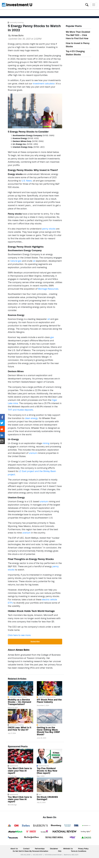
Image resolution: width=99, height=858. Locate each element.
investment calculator (44, 83)
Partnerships (40, 849)
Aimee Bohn (17, 35)
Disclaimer (54, 849)
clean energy (31, 418)
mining (45, 443)
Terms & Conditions (78, 851)
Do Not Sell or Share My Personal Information (30, 851)
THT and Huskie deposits (20, 410)
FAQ (59, 851)
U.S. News (27, 180)
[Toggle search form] (86, 4)
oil (34, 261)
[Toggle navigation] (93, 4)
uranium (33, 453)
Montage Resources (48, 289)
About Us (14, 849)
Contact (26, 849)
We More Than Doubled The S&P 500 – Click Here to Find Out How (78, 35)
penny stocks (49, 228)
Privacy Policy (83, 849)
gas (52, 337)
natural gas (15, 261)
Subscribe (35, 641)
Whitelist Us (68, 849)
